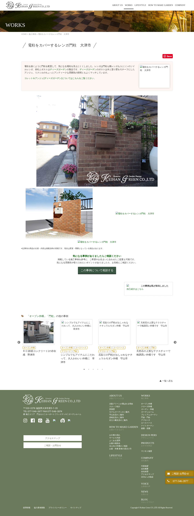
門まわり (40, 414)
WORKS (128, 5)
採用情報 (26, 507)
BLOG (147, 500)
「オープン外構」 (36, 316)
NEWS (144, 492)
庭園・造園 (145, 428)
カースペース (146, 423)
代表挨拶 (144, 466)
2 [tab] (88, 369)
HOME (24, 34)
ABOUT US (117, 5)
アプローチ (145, 420)
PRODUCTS (147, 444)
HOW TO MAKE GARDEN (160, 5)
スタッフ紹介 (114, 406)
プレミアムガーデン (149, 414)
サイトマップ (75, 507)
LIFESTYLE (140, 5)
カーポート (50, 414)
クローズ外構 (146, 406)
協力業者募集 (39, 507)
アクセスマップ (52, 438)
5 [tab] (102, 369)
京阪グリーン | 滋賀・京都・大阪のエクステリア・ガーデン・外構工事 (28, 5)
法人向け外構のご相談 (118, 446)
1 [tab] (84, 369)
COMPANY (180, 5)
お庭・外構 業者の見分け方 (120, 449)
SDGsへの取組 (147, 477)
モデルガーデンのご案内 (119, 412)
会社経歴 (144, 471)
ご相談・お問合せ (52, 445)
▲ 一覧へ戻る (166, 380)
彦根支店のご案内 (116, 417)
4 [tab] (97, 369)
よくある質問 (114, 440)
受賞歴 (112, 409)
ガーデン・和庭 (147, 409)
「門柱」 (51, 316)
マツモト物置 (146, 451)
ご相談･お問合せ (180, 473)
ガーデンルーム (75, 414)
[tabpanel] (40, 338)
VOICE (145, 484)
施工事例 (32, 34)
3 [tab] (93, 369)
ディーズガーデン (58, 69)
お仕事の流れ (114, 435)
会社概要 (144, 469)
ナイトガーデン (147, 425)
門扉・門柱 (145, 417)
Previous (18, 342)
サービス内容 (114, 438)
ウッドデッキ (61, 414)
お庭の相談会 (114, 443)
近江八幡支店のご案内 (118, 420)
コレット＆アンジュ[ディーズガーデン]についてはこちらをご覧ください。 (60, 78)
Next (175, 342)
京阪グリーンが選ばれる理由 (121, 404)
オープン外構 (146, 404)
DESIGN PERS (149, 436)
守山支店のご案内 (116, 414)
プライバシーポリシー (57, 507)
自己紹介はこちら (135, 289)
